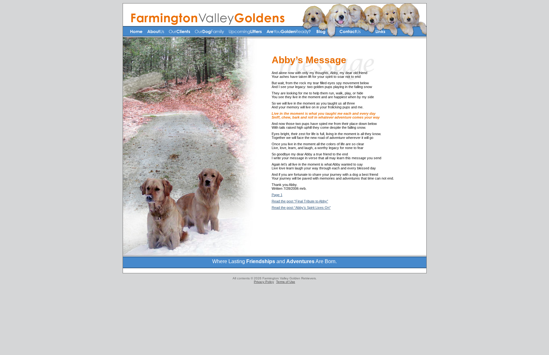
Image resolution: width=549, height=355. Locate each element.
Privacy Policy (264, 281)
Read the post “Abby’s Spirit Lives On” (301, 207)
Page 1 (277, 195)
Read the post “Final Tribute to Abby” (300, 201)
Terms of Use (285, 281)
